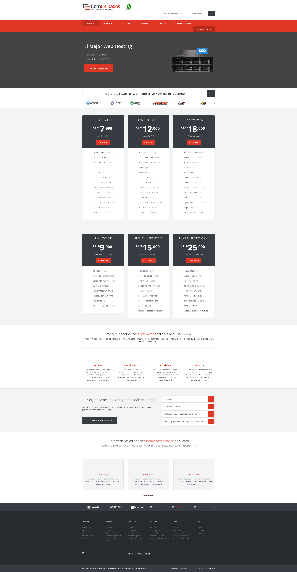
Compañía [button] (144, 23)
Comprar (103, 142)
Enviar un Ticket (155, 530)
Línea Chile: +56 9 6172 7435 (172, 14)
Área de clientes (196, 14)
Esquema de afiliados (179, 569)
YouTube (202, 533)
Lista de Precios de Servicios (111, 539)
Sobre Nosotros (133, 533)
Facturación (154, 527)
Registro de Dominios (112, 533)
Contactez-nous (183, 23)
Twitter (201, 527)
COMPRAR (103, 260)
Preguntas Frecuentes (135, 538)
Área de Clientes (156, 533)
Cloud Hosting (87, 533)
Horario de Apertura (135, 536)
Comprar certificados (101, 420)
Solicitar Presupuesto (112, 530)
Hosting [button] (108, 23)
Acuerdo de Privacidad (181, 538)
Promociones (132, 530)
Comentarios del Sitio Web (205, 569)
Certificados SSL (110, 527)
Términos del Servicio (180, 536)
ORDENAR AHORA (204, 29)
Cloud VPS (86, 530)
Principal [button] (90, 23)
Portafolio (131, 527)
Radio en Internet (88, 538)
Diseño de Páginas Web (113, 536)
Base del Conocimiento (158, 538)
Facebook (202, 530)
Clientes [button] (162, 23)
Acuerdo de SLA (178, 533)
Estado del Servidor (157, 536)
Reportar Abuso (178, 530)
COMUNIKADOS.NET (114, 569)
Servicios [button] (126, 23)
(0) (212, 14)
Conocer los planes (98, 68)
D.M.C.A (175, 527)
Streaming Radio (88, 536)
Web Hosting (86, 527)
